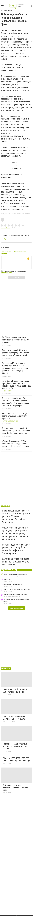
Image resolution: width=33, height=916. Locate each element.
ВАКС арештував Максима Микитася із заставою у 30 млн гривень (16, 339)
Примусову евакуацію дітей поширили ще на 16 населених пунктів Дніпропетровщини (16, 430)
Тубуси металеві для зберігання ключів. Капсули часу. (15, 787)
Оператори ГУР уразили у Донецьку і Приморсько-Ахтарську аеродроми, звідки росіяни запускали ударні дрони (15, 368)
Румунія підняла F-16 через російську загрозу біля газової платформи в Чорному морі (15, 352)
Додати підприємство (16, 608)
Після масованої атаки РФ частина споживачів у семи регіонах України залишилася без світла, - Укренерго (15, 402)
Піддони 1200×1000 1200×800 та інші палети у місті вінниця (16, 759)
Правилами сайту (6, 273)
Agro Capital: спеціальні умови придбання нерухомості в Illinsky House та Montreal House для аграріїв (16, 385)
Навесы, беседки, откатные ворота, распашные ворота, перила (15, 746)
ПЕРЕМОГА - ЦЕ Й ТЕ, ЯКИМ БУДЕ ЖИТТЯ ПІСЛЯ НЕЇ (15, 690)
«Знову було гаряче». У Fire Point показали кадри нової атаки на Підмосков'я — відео (15, 443)
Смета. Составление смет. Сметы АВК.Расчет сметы (14, 717)
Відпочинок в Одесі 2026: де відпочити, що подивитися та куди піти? (15, 416)
